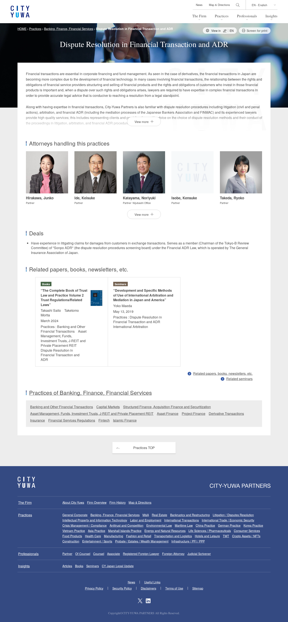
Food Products (72, 536)
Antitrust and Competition (126, 525)
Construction (70, 541)
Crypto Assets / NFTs (246, 536)
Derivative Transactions (226, 413)
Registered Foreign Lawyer (141, 554)
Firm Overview (96, 502)
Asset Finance (167, 413)
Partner (67, 554)
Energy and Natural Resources (165, 531)
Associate (113, 554)
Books (79, 566)
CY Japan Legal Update (118, 566)
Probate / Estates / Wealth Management (141, 541)
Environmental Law (159, 525)
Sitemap (197, 588)
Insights (271, 15)
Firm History (117, 502)
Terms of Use (174, 588)
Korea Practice (253, 525)
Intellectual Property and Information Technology (94, 520)
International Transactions (181, 520)
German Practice (229, 525)
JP (224, 30)
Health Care (93, 536)
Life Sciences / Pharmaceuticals (209, 531)
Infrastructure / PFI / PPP (188, 541)
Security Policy (122, 588)
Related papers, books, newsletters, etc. (223, 373)
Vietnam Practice (73, 531)
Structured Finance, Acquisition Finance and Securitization (167, 406)
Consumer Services (247, 531)
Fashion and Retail (138, 536)
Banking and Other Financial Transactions (61, 406)
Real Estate (159, 515)
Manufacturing (113, 536)
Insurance (37, 420)
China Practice (205, 525)
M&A (146, 515)
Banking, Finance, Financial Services (115, 515)
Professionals (247, 15)
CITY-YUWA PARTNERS (26, 482)
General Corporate (74, 515)
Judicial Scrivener (199, 554)
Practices (222, 15)
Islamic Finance (125, 420)
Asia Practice (96, 531)
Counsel (98, 554)
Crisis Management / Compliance (84, 525)
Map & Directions (219, 5)
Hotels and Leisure (207, 536)
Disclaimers (148, 588)
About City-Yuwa (73, 502)
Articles (67, 566)
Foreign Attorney (173, 554)
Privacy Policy (94, 588)
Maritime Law (184, 525)
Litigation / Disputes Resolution (233, 515)
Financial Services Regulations (71, 420)
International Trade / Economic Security (228, 520)
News (199, 5)
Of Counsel (82, 554)
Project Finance (193, 413)
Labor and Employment (145, 520)
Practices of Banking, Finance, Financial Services (90, 392)
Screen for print (257, 30)
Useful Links (152, 582)
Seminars (92, 566)
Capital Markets (108, 406)
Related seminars (239, 378)
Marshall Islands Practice (124, 531)
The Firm (199, 15)
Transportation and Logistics (173, 536)
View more (142, 122)
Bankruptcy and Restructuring (190, 515)
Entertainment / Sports (97, 541)
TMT (226, 536)
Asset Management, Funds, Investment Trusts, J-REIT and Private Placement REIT (91, 413)
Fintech (104, 420)
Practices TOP (144, 447)
